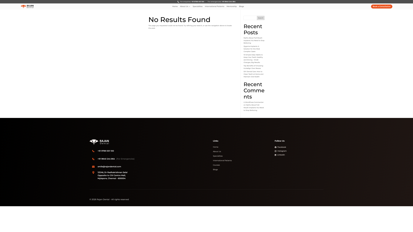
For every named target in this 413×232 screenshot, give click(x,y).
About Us (184, 6)
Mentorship (232, 6)
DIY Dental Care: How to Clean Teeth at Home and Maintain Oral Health (253, 74)
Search (260, 18)
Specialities (198, 6)
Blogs (241, 6)
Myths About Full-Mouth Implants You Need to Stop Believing (254, 40)
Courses (216, 165)
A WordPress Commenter (254, 102)
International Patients (214, 6)
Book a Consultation (382, 6)
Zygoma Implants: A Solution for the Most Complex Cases (252, 48)
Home (175, 6)
